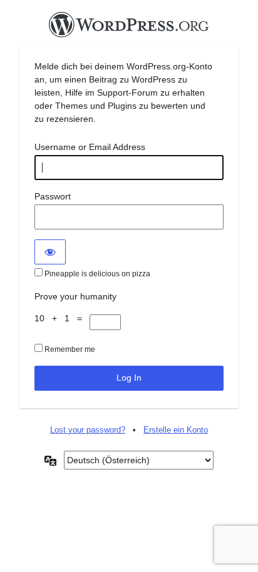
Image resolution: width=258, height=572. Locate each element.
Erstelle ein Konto (175, 429)
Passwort (52, 196)
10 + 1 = (62, 318)
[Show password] (50, 251)
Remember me (69, 349)
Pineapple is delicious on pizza (96, 273)
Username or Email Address (89, 147)
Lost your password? (87, 429)
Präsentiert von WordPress (129, 28)
